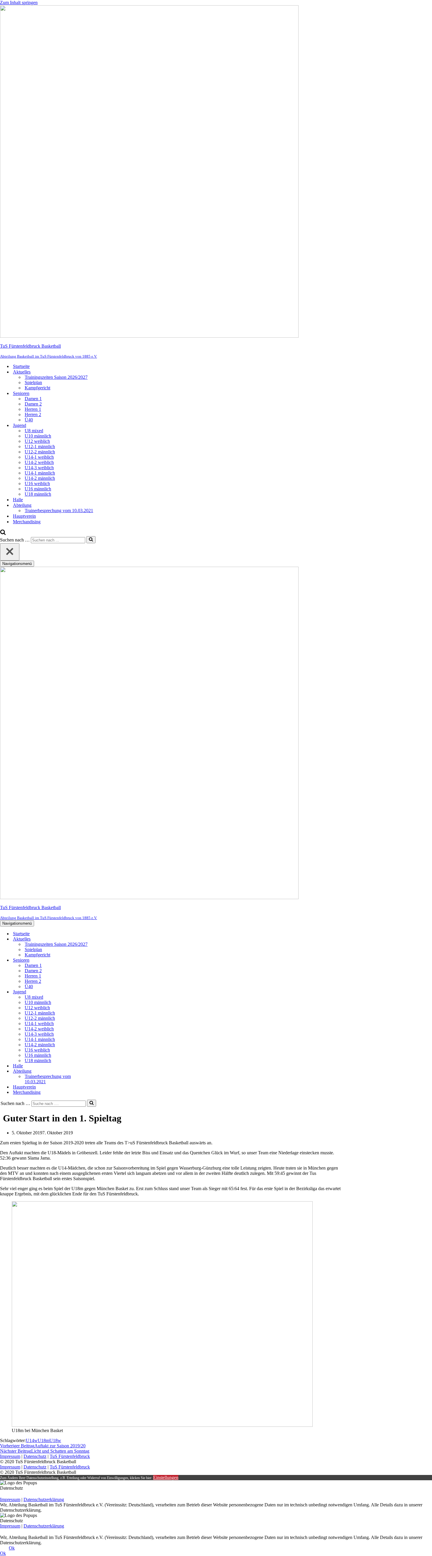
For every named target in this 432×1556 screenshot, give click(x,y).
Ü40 (29, 419)
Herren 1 (33, 409)
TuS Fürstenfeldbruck (70, 1456)
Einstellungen (165, 1477)
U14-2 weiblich (39, 462)
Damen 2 (33, 403)
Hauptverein (24, 516)
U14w (32, 1440)
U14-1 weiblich (39, 457)
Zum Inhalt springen (19, 2)
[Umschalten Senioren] (103, 960)
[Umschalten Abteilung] (103, 1071)
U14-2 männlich (40, 478)
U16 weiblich (37, 483)
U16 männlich (38, 488)
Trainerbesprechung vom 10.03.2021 (59, 510)
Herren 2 (33, 414)
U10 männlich (38, 435)
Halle (18, 499)
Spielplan (33, 382)
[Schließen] (9, 552)
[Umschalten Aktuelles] (103, 939)
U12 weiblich (37, 441)
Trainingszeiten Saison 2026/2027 (56, 377)
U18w (55, 1440)
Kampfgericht (37, 387)
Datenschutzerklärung (44, 1499)
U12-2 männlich (40, 451)
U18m (43, 1440)
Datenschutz (35, 1456)
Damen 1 (33, 398)
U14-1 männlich (40, 472)
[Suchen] (3, 533)
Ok (12, 1547)
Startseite (21, 366)
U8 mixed (34, 430)
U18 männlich (38, 494)
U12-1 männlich (40, 446)
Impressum (10, 1456)
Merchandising (27, 521)
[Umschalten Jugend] (103, 992)
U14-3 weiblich (39, 467)
